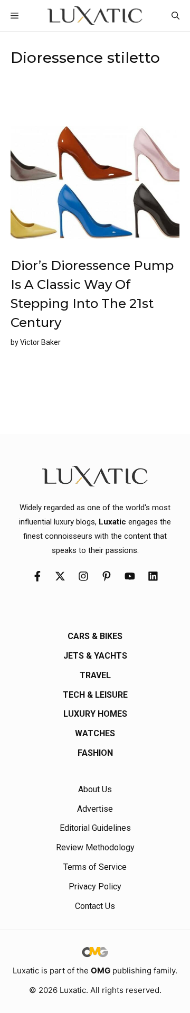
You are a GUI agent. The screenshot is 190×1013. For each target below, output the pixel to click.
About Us (95, 789)
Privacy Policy (95, 886)
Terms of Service (95, 867)
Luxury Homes (95, 714)
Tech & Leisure (95, 695)
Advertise (95, 809)
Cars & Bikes (95, 636)
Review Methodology (95, 847)
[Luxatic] (95, 15)
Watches (95, 733)
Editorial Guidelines (95, 828)
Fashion (95, 753)
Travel (95, 675)
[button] (175, 15)
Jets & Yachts (95, 656)
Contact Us (95, 906)
